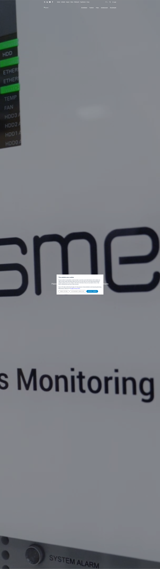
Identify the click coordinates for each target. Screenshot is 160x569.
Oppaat (67, 2)
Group (88, 2)
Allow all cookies (92, 291)
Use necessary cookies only (77, 291)
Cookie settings (64, 291)
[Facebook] (52, 2)
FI (106, 2)
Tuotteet (91, 7)
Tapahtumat (83, 2)
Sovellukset (84, 7)
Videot (71, 2)
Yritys (97, 7)
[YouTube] (50, 2)
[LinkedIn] (47, 2)
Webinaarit (76, 2)
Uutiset (58, 2)
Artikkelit (63, 2)
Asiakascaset (104, 7)
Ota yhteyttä (113, 7)
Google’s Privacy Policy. (75, 288)
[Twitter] (44, 2)
